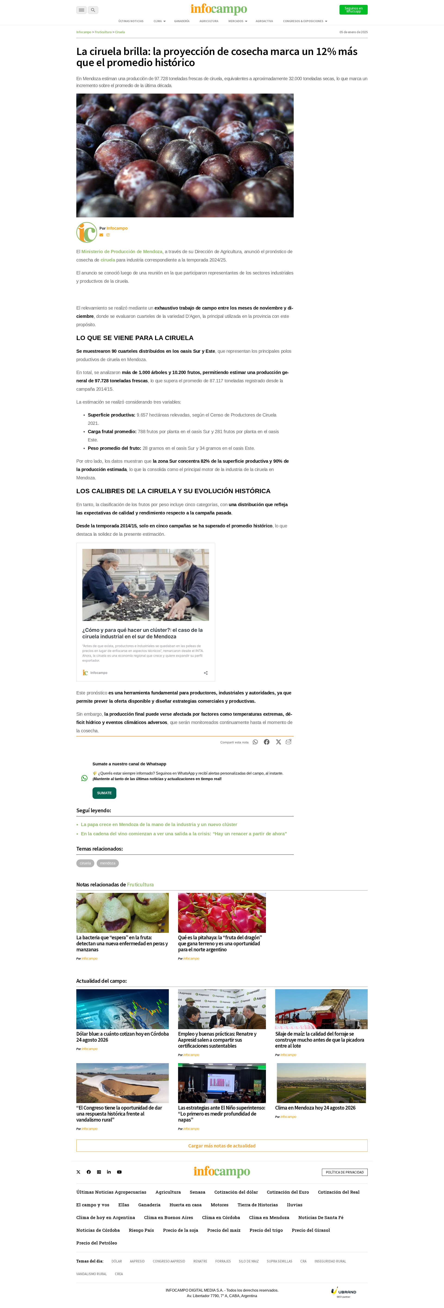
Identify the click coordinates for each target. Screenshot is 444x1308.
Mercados (235, 21)
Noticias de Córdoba (98, 1230)
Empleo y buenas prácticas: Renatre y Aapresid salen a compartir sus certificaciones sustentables (217, 1039)
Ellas (123, 1205)
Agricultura (209, 21)
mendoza (107, 863)
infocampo (89, 958)
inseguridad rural (330, 1261)
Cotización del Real (339, 1192)
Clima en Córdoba (221, 1217)
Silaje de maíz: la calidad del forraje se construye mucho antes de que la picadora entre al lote (319, 1039)
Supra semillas (279, 1261)
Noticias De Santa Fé (320, 1217)
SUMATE (104, 793)
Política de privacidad (345, 1172)
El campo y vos (92, 1205)
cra (303, 1261)
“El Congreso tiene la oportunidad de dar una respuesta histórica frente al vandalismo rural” (119, 1113)
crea (119, 1274)
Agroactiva (264, 21)
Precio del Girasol (311, 1230)
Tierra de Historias (257, 1205)
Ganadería (181, 21)
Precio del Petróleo (96, 1243)
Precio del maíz (223, 1230)
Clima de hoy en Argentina (105, 1217)
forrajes (223, 1261)
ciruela (108, 259)
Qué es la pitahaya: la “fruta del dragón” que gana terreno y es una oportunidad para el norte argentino (220, 943)
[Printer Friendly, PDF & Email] (288, 743)
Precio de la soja (180, 1230)
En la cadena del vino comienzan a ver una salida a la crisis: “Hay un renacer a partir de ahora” (184, 833)
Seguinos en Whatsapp (354, 9)
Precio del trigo (266, 1230)
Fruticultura (103, 32)
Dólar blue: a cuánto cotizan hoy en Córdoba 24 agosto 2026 (122, 1036)
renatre (200, 1261)
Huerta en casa (186, 1205)
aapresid (137, 1261)
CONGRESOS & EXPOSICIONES (303, 21)
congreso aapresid (169, 1261)
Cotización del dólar (236, 1192)
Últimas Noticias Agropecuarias (111, 1192)
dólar (116, 1261)
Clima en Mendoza (269, 1217)
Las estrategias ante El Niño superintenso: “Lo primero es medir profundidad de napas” (221, 1113)
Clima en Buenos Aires (168, 1217)
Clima (158, 21)
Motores (219, 1205)
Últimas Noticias (130, 21)
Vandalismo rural (91, 1274)
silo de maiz (249, 1261)
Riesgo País (141, 1230)
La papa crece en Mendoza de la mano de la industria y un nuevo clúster (159, 824)
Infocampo (83, 32)
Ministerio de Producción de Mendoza (121, 251)
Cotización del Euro (288, 1192)
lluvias (294, 1205)
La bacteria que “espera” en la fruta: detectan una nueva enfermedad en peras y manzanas (122, 943)
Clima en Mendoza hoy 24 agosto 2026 (315, 1107)
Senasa (197, 1192)
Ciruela (120, 32)
